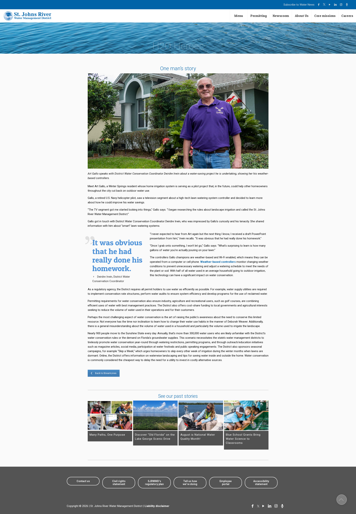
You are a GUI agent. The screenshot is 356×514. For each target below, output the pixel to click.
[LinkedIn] (336, 4)
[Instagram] (342, 4)
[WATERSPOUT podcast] (347, 4)
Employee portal (226, 483)
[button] (342, 500)
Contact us (83, 481)
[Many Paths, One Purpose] (110, 415)
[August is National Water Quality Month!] (201, 415)
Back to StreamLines (105, 373)
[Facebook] (319, 4)
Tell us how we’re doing (190, 483)
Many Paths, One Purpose (107, 434)
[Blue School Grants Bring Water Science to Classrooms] (246, 415)
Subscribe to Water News (299, 4)
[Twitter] (324, 4)
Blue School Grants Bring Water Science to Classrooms (243, 439)
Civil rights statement (119, 483)
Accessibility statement (261, 483)
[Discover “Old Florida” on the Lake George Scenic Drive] (155, 415)
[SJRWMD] (27, 15)
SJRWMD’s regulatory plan (154, 483)
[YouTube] (330, 4)
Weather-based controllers (218, 261)
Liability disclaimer (157, 506)
